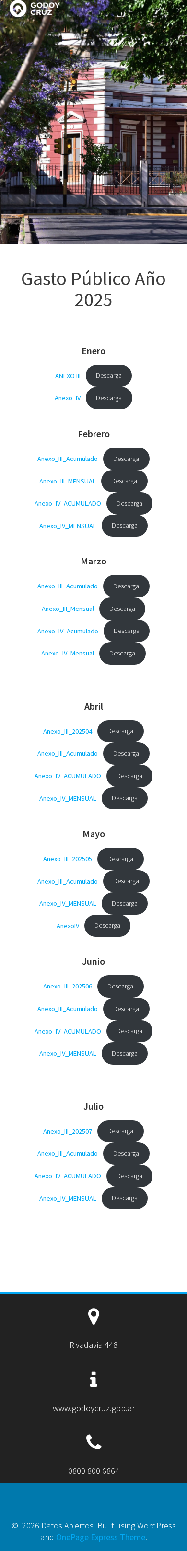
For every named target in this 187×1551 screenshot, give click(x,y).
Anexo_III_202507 (67, 1130)
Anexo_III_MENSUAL (67, 480)
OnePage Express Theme (100, 1536)
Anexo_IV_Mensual (67, 653)
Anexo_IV (68, 397)
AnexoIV (68, 925)
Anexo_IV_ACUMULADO (68, 503)
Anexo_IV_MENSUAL (67, 525)
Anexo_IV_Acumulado (67, 630)
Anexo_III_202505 (67, 858)
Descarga (109, 375)
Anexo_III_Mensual (68, 608)
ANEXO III (68, 375)
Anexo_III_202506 (67, 986)
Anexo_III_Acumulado (67, 458)
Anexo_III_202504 (67, 730)
